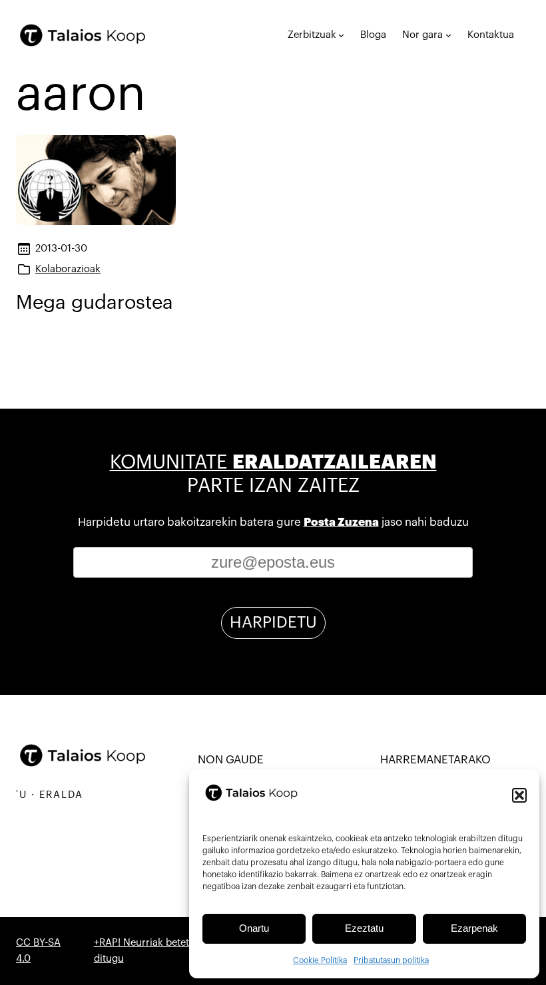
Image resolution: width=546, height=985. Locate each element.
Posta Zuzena (341, 522)
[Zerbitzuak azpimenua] (341, 35)
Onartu (254, 928)
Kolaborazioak (68, 269)
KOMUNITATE (273, 462)
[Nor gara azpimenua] (448, 35)
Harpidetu (273, 622)
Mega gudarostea (94, 303)
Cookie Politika (320, 960)
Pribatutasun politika (391, 960)
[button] (519, 795)
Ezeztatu (364, 928)
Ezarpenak (474, 928)
